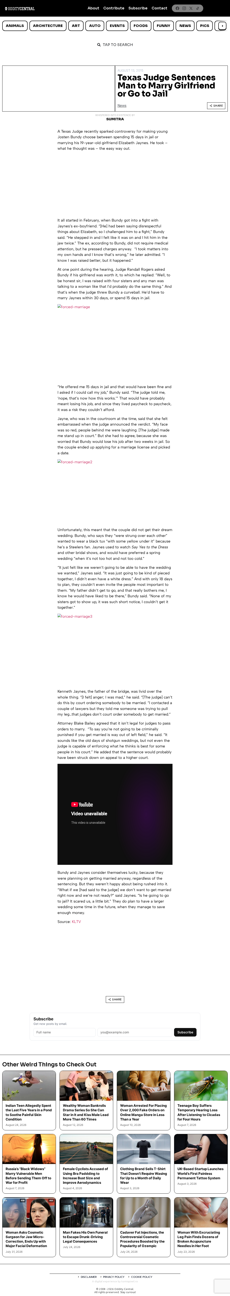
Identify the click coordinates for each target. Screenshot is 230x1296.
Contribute (113, 8)
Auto (95, 25)
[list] (115, 26)
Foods (141, 25)
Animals (15, 25)
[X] (191, 8)
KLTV (76, 921)
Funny (163, 25)
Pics (204, 25)
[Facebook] (177, 8)
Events (117, 25)
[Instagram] (184, 8)
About (93, 8)
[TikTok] (197, 8)
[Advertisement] (115, 186)
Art (76, 25)
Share (218, 105)
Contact (159, 8)
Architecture (48, 25)
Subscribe (138, 8)
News (185, 25)
